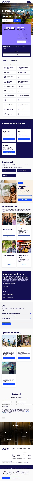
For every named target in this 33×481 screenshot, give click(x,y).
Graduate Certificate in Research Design (8, 294)
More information (15, 477)
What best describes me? (20, 403)
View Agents (8, 264)
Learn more (9, 138)
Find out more (24, 138)
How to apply (16, 51)
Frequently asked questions (13, 455)
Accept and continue (6, 477)
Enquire (15, 54)
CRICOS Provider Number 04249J (23, 462)
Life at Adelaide (19, 448)
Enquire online (9, 439)
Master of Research (5, 291)
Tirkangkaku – (7, 461)
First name (3, 400)
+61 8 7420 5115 (24, 439)
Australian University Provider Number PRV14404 (9, 462)
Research (24, 448)
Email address (4, 403)
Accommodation (19, 458)
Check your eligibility (24, 199)
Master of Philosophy (5, 288)
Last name (18, 400)
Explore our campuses (9, 152)
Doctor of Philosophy (5, 286)
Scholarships (14, 458)
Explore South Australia (9, 358)
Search (17, 20)
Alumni (24, 454)
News (24, 458)
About (29, 448)
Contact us (29, 458)
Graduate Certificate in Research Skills (8, 297)
